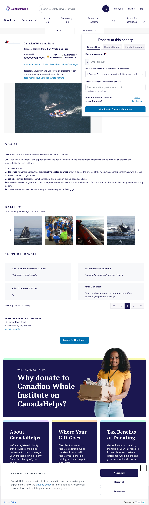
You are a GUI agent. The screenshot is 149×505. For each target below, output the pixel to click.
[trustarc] (139, 502)
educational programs (23, 182)
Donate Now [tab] (93, 47)
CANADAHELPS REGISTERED (70, 56)
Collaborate (11, 172)
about (59, 30)
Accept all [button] (119, 473)
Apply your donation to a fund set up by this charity (107, 68)
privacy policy (44, 484)
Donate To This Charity (74, 340)
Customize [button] (119, 491)
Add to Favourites (51, 64)
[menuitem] (10, 20)
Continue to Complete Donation (115, 109)
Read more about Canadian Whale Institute (43, 77)
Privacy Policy (10, 502)
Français (118, 8)
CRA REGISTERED (54, 56)
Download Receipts (93, 20)
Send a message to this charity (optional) (103, 81)
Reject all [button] (119, 482)
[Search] (105, 8)
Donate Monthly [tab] (112, 47)
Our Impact (89, 30)
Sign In (131, 8)
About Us (47, 20)
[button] (143, 468)
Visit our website (12, 329)
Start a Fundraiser (31, 64)
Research (27, 179)
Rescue (9, 189)
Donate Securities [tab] (134, 47)
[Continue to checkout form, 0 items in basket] (142, 9)
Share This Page (70, 64)
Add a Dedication (137, 99)
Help (113, 20)
